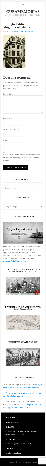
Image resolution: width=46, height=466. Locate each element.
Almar (8, 393)
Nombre (7, 118)
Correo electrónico (11, 129)
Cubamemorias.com (30, 462)
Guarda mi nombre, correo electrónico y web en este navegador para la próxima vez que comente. (21, 157)
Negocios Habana (11, 432)
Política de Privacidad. (12, 422)
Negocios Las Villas (24, 432)
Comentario (9, 94)
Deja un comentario (28, 31)
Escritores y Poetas (26, 444)
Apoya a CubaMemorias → (15, 261)
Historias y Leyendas (12, 444)
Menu (24, 5)
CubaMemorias (23, 12)
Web (5, 141)
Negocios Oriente (18, 434)
